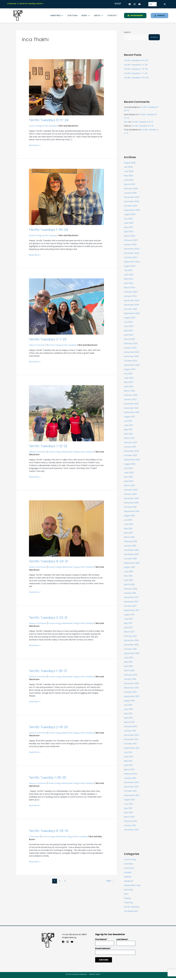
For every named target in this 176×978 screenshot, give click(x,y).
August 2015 (129, 700)
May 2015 (128, 713)
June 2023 (128, 326)
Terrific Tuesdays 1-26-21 (48, 671)
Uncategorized (131, 911)
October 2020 (130, 455)
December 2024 (131, 248)
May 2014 (128, 760)
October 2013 (130, 791)
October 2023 (130, 309)
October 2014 (130, 743)
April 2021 (128, 433)
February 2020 (131, 489)
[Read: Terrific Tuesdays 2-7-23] (66, 306)
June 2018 (128, 571)
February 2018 (130, 588)
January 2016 (130, 679)
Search (127, 32)
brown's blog (35, 125)
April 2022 (128, 386)
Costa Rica (129, 868)
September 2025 (132, 210)
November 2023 (131, 304)
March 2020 (129, 485)
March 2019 (129, 537)
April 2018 (128, 580)
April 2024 (128, 283)
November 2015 (131, 687)
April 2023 (128, 334)
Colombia (128, 863)
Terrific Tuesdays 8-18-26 (136, 60)
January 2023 (130, 347)
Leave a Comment (37, 345)
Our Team (72, 15)
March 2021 (129, 438)
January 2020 (130, 494)
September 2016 (131, 653)
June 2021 (128, 425)
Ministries (56, 15)
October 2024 (130, 257)
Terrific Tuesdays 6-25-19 (48, 831)
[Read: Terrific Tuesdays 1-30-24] (66, 196)
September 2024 (132, 261)
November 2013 (131, 786)
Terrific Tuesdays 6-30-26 (136, 77)
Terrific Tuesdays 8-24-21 (48, 561)
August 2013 (129, 799)
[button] (165, 4)
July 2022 (128, 373)
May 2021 (128, 429)
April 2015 (128, 717)
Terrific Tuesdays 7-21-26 (136, 69)
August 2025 (129, 214)
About (97, 15)
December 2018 (131, 550)
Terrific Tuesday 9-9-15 (142, 121)
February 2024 (131, 291)
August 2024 (130, 266)
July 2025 (128, 218)
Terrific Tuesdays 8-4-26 (135, 64)
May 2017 (128, 623)
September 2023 (132, 313)
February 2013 (130, 821)
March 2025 (129, 236)
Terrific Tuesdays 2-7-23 (47, 339)
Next (110, 880)
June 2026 (128, 171)
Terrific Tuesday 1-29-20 (47, 777)
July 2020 (128, 468)
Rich (126, 121)
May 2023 (128, 330)
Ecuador (128, 872)
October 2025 (130, 205)
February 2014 (130, 773)
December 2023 (131, 300)
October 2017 (130, 606)
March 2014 (129, 769)
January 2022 (130, 399)
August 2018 (129, 567)
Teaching (128, 902)
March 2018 (129, 584)
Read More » (34, 145)
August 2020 (129, 464)
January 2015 (130, 730)
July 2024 (128, 270)
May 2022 (128, 382)
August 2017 (129, 614)
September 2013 (131, 795)
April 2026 (128, 180)
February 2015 (130, 726)
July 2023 (128, 322)
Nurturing (128, 889)
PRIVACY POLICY (94, 974)
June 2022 (128, 378)
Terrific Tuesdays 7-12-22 (48, 446)
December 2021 (131, 403)
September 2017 (131, 610)
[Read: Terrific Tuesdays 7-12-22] (66, 413)
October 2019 (130, 507)
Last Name (121, 939)
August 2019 (129, 515)
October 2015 (130, 692)
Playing (127, 898)
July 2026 (128, 167)
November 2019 (131, 502)
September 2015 (131, 696)
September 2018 (131, 563)
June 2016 (128, 657)
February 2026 (131, 188)
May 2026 (128, 175)
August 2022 (129, 369)
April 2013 (128, 812)
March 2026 (129, 184)
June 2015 (128, 709)
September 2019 (131, 511)
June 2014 (128, 756)
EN (150, 4)
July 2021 (128, 421)
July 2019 (128, 520)
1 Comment (34, 836)
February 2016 (130, 674)
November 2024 (131, 253)
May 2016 (128, 662)
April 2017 (128, 627)
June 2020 (128, 472)
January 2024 (130, 296)
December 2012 (131, 829)
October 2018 (130, 558)
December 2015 (131, 683)
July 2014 (128, 752)
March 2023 (129, 339)
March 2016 (129, 670)
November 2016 (131, 644)
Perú (126, 894)
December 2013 (131, 782)
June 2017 (128, 618)
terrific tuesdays (49, 125)
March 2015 (129, 722)
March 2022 (129, 390)
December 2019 (131, 498)
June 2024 (129, 274)
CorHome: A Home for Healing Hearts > (25, 3)
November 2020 (131, 451)
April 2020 (128, 481)
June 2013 (128, 804)
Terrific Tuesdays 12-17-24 (48, 120)
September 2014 (131, 748)
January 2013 (130, 825)
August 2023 (129, 317)
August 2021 (129, 416)
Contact (112, 15)
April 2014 (128, 765)
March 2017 (129, 631)
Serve (84, 15)
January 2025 (130, 244)
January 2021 (130, 446)
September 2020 (132, 459)
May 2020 (128, 476)
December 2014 (131, 735)
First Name (100, 939)
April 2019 (128, 532)
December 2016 (131, 640)
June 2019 (128, 524)
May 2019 (128, 528)
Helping (127, 876)
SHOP (118, 3)
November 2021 (131, 408)
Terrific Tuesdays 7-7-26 (135, 73)
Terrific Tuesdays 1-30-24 (48, 230)
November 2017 (131, 601)
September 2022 (132, 365)
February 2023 (130, 343)
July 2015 (128, 705)
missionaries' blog (69, 451)
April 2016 (128, 666)
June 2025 (128, 223)
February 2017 (130, 636)
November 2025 (131, 201)
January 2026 (130, 192)
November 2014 (131, 739)
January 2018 (130, 593)
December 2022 (131, 352)
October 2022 (130, 360)
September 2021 (131, 412)
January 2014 (130, 778)
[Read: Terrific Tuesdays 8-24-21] (66, 528)
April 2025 (128, 231)
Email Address (102, 948)
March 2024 (129, 287)
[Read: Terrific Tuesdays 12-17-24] (66, 87)
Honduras (128, 881)
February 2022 (130, 395)
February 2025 (131, 240)
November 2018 (131, 554)
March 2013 (129, 816)
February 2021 (130, 442)
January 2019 (130, 545)
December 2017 (131, 597)
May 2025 (128, 227)
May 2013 (128, 808)
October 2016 (130, 649)
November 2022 (131, 356)
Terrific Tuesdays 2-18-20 (48, 727)
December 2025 (131, 197)
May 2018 (128, 575)
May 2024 (128, 279)
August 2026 (129, 162)
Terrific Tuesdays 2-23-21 (48, 617)
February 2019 (130, 541)
